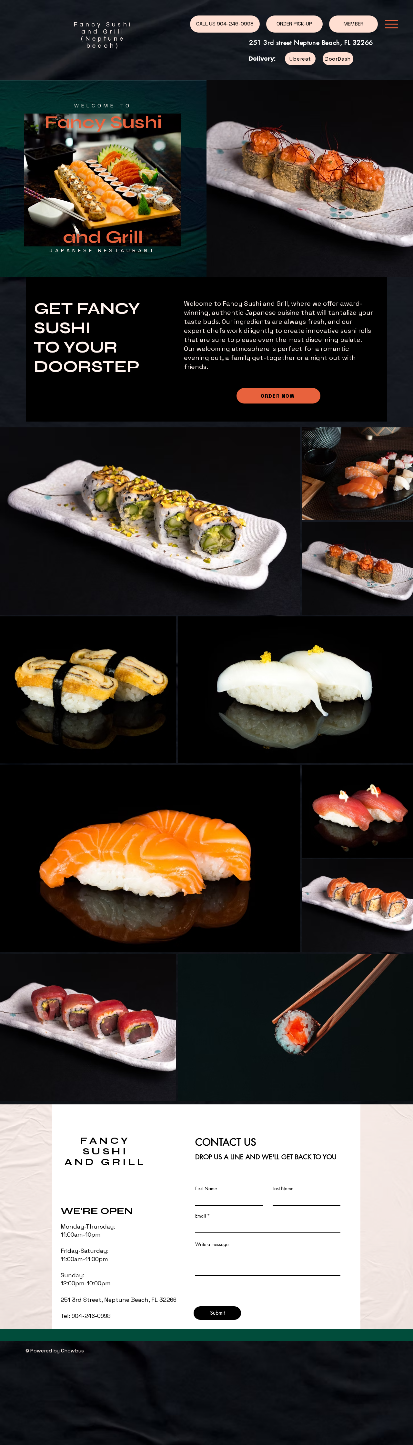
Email (200, 1216)
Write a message (211, 1244)
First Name (206, 1188)
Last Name (283, 1188)
